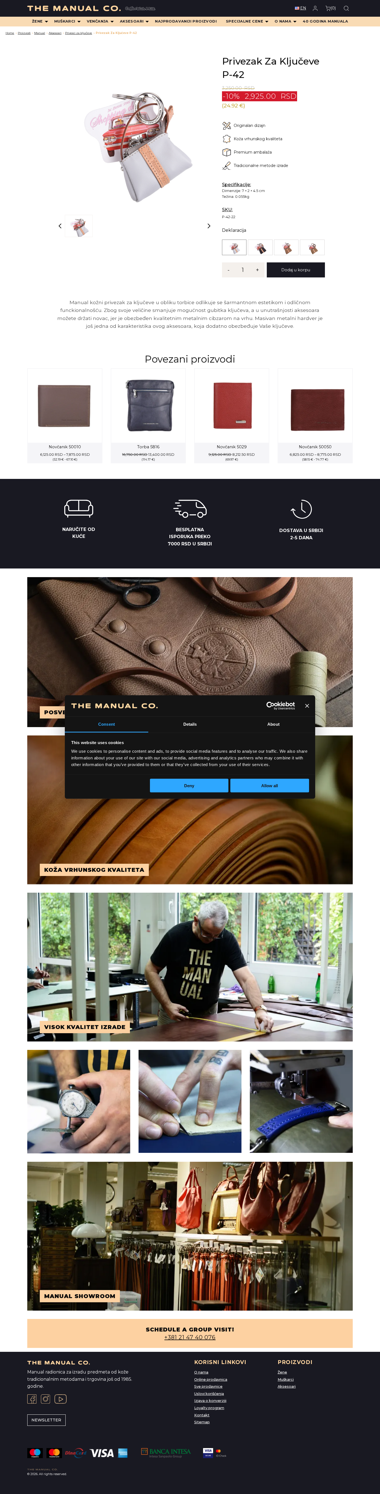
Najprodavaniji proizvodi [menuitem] (186, 21)
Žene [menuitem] (37, 21)
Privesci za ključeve (78, 33)
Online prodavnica (210, 1379)
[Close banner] (307, 706)
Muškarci (286, 1379)
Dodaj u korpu (295, 269)
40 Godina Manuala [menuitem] (325, 21)
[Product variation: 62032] (260, 247)
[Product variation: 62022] (286, 247)
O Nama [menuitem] (283, 21)
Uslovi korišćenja (209, 1394)
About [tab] (273, 724)
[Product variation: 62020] (312, 247)
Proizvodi (24, 33)
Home (10, 33)
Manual (39, 33)
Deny (189, 785)
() (333, 8)
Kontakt (201, 1415)
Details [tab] (190, 724)
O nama (201, 1372)
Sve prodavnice (208, 1386)
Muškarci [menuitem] (64, 21)
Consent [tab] (106, 724)
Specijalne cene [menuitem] (244, 21)
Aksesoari (55, 33)
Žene (282, 1372)
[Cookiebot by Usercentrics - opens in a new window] (270, 706)
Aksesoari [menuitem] (132, 21)
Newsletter (46, 1419)
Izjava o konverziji (210, 1401)
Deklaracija (234, 230)
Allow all (269, 785)
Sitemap (202, 1422)
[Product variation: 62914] (234, 247)
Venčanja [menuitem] (97, 21)
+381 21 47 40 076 (190, 1337)
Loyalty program (209, 1408)
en (303, 8)
